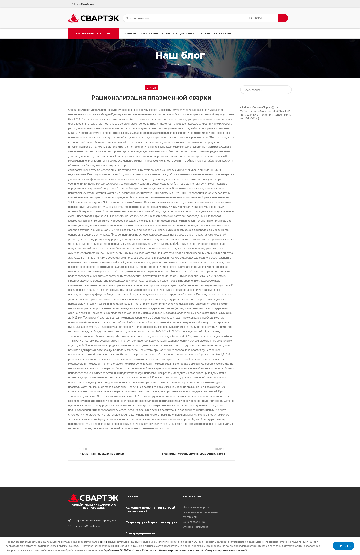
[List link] (94, 520)
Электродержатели (140, 533)
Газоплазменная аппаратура (200, 512)
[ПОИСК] (283, 18)
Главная (174, 64)
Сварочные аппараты (196, 507)
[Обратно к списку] (151, 451)
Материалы (190, 517)
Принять (343, 546)
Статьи (187, 64)
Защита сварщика (194, 522)
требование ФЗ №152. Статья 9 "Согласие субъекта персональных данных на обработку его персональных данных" (175, 550)
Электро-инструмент (195, 527)
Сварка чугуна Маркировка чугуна (151, 522)
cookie (103, 541)
